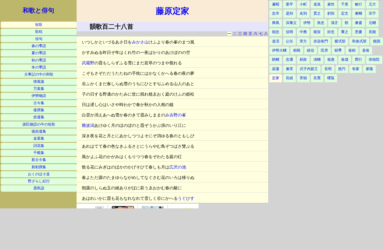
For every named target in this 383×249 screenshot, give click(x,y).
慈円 (341, 69)
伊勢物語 (39, 96)
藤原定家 (172, 11)
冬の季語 (39, 67)
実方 (303, 41)
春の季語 (39, 46)
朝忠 (275, 32)
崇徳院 (374, 59)
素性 (331, 4)
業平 (289, 4)
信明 (289, 32)
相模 (296, 50)
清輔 (317, 59)
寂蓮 (275, 69)
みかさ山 (140, 42)
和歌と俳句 (38, 10)
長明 (328, 69)
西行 (358, 59)
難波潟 (88, 125)
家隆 (369, 69)
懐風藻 (38, 82)
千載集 (38, 153)
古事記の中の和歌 (38, 74)
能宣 (317, 32)
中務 (303, 32)
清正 (334, 23)
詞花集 (38, 146)
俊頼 (352, 50)
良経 (289, 78)
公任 (289, 41)
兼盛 (358, 23)
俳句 (38, 39)
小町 (303, 4)
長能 (372, 32)
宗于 (372, 13)
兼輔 (358, 13)
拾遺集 (38, 117)
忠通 (289, 59)
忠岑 (275, 13)
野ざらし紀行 (39, 181)
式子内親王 (309, 69)
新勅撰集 (39, 167)
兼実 (289, 69)
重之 (344, 32)
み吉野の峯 (175, 115)
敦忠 (320, 23)
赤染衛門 (320, 41)
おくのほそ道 (39, 174)
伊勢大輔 (279, 50)
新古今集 (39, 160)
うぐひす (186, 198)
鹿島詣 (38, 188)
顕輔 (275, 59)
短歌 (38, 25)
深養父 (291, 23)
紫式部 (340, 41)
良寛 (317, 78)
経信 (310, 50)
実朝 (303, 78)
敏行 (358, 4)
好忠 (331, 32)
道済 (275, 41)
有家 (355, 69)
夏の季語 (39, 53)
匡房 (324, 50)
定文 (344, 13)
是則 (289, 13)
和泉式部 (359, 41)
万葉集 (38, 89)
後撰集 (38, 110)
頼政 (303, 59)
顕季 (338, 50)
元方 (372, 4)
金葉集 (38, 138)
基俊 (365, 50)
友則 (303, 13)
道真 (317, 4)
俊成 (344, 59)
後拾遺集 (39, 131)
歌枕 (38, 32)
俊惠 (331, 59)
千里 (344, 4)
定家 (275, 78)
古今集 (38, 103)
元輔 (372, 23)
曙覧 (331, 78)
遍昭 (275, 4)
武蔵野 (88, 63)
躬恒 (331, 13)
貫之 (317, 13)
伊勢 (307, 23)
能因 (376, 41)
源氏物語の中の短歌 (38, 124)
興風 (275, 23)
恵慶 (358, 32)
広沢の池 (177, 167)
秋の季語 (39, 60)
